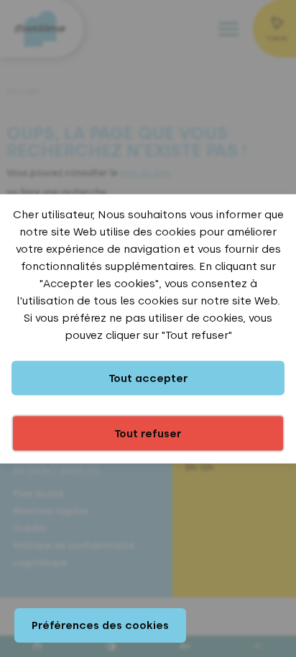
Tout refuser (148, 433)
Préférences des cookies (100, 625)
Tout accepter (148, 377)
